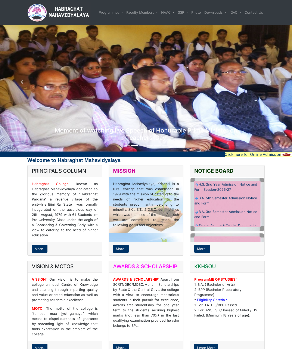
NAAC (166, 12)
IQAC (234, 12)
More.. (40, 249)
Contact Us (254, 12)
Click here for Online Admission (253, 154)
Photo (196, 12)
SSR (181, 12)
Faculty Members (140, 12)
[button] (22, 82)
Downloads (214, 12)
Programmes (109, 12)
